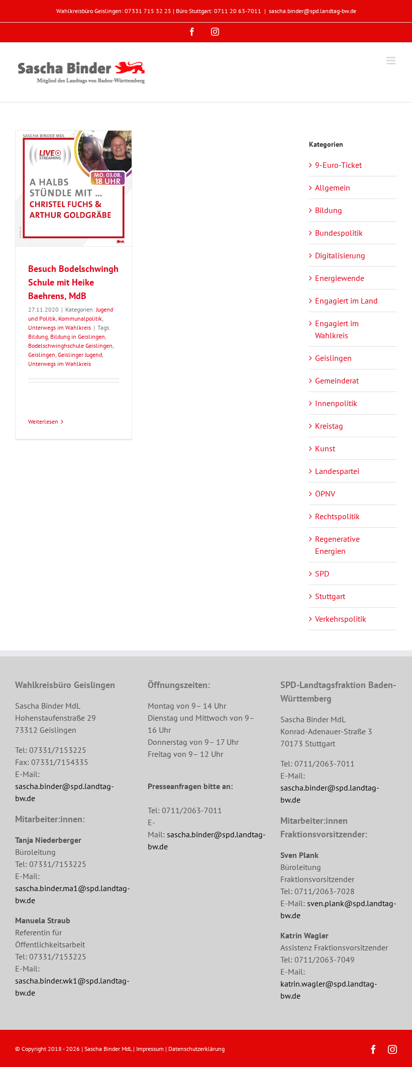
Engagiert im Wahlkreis (337, 329)
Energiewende (339, 278)
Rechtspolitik (337, 516)
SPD (322, 573)
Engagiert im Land (346, 301)
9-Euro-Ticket (338, 165)
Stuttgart (330, 596)
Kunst (325, 448)
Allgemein (332, 187)
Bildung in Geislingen (77, 336)
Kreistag (329, 426)
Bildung (38, 336)
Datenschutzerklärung (196, 1048)
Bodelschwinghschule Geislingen (70, 345)
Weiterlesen (43, 421)
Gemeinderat (337, 380)
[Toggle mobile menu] (391, 60)
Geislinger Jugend (80, 354)
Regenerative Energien (337, 545)
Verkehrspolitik (340, 619)
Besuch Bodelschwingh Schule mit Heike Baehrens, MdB (73, 282)
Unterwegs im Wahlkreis (59, 327)
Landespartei (337, 471)
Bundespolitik (339, 233)
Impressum (150, 1048)
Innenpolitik (336, 403)
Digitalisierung (340, 255)
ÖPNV (325, 494)
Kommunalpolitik (80, 318)
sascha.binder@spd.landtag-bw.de (312, 11)
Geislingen (41, 354)
